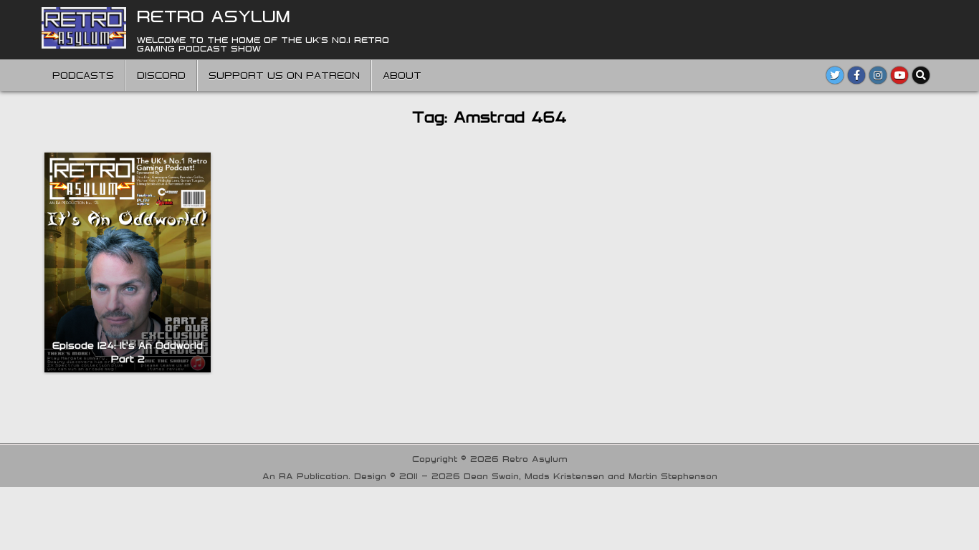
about (402, 75)
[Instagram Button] (878, 75)
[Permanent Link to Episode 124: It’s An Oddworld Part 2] (127, 262)
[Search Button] (921, 75)
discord (161, 75)
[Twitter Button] (835, 75)
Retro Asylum (213, 16)
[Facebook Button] (856, 75)
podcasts (83, 75)
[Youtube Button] (899, 75)
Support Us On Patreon (284, 75)
